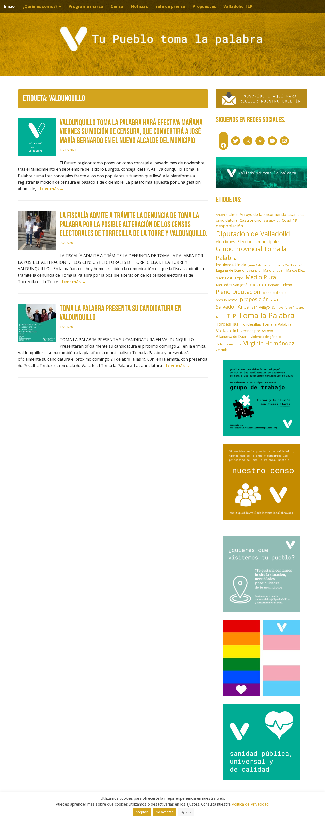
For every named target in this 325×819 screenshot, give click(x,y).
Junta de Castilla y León (288, 265)
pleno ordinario (274, 292)
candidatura (226, 220)
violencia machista (228, 344)
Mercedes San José (231, 284)
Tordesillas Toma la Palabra (266, 324)
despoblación (229, 226)
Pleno (287, 284)
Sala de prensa (170, 6)
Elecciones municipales (258, 241)
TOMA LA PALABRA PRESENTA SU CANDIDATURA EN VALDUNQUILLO (121, 313)
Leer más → (52, 189)
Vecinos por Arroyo (256, 330)
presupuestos (227, 300)
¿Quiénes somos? (40, 6)
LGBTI (280, 270)
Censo (117, 6)
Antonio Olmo (226, 214)
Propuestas (204, 6)
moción (258, 284)
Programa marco (86, 6)
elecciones (225, 241)
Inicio (9, 6)
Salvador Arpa (232, 306)
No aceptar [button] (164, 812)
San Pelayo (261, 307)
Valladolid (227, 330)
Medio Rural (262, 277)
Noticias (139, 6)
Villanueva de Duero (232, 336)
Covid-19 (289, 220)
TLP (231, 316)
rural (274, 300)
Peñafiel (274, 285)
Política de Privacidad (250, 804)
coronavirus (272, 220)
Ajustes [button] (186, 812)
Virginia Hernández (268, 343)
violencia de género (266, 336)
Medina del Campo (229, 278)
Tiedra (220, 317)
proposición (254, 299)
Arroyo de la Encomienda (263, 214)
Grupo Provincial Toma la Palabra (251, 252)
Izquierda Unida (231, 265)
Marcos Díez (295, 270)
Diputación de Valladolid (253, 233)
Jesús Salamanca (259, 265)
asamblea (296, 214)
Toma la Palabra (266, 315)
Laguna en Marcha (260, 270)
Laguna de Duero (230, 270)
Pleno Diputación (238, 291)
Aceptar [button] (142, 812)
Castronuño (251, 220)
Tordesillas (227, 324)
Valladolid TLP (237, 6)
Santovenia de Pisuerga (288, 307)
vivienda (222, 350)
